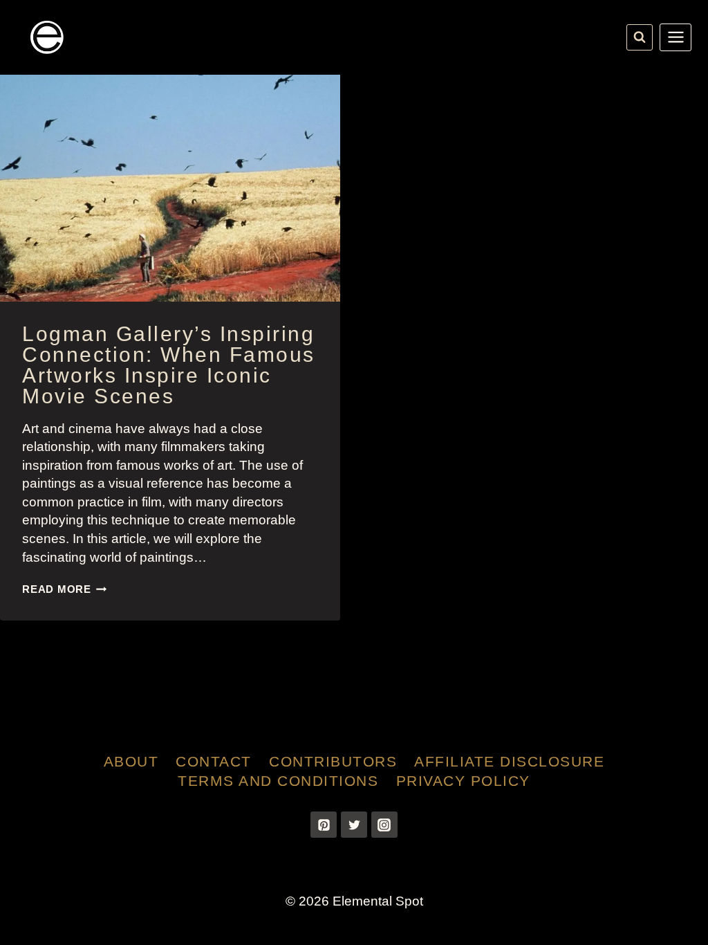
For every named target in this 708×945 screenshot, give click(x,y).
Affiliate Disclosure (509, 761)
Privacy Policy (463, 781)
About (131, 761)
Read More (64, 589)
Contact (214, 761)
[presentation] (170, 188)
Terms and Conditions (278, 781)
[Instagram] (384, 824)
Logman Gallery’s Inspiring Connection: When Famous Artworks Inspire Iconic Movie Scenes (168, 364)
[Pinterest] (323, 824)
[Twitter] (354, 824)
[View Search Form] (639, 37)
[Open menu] (675, 37)
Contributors (333, 761)
